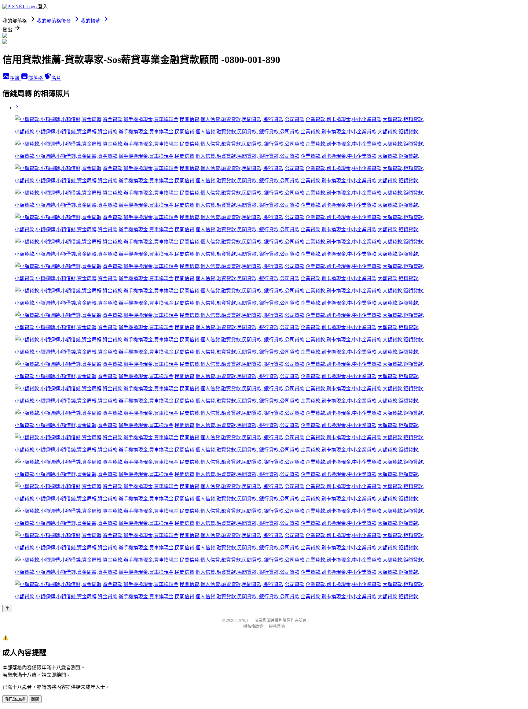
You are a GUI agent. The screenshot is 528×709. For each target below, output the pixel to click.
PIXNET (242, 620)
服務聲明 (277, 626)
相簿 (15, 78)
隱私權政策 (253, 626)
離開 (35, 699)
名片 (56, 78)
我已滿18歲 (15, 699)
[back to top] (7, 608)
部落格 (36, 78)
